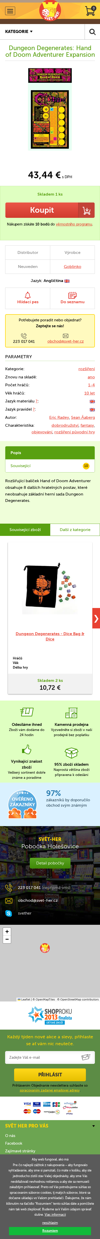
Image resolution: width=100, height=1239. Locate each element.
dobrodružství (65, 425)
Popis (16, 452)
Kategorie (16, 31)
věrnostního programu (74, 224)
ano (91, 377)
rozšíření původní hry (74, 432)
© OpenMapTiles (44, 999)
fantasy (87, 425)
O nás (10, 1135)
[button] (45, 948)
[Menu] (10, 11)
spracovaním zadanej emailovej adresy (50, 1090)
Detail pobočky (50, 863)
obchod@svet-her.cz (65, 341)
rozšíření (86, 368)
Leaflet (25, 999)
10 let (89, 393)
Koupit (42, 210)
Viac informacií (55, 1215)
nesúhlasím (50, 1223)
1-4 (91, 384)
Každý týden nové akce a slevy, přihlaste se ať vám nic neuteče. (50, 1040)
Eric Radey (59, 417)
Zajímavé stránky (20, 1151)
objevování (42, 432)
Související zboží (25, 529)
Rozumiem (50, 1231)
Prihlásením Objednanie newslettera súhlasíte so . (50, 1088)
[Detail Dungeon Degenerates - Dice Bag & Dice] (50, 586)
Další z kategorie (75, 529)
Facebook (13, 1143)
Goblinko (72, 266)
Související (49, 465)
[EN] (92, 401)
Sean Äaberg (83, 417)
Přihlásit (50, 1075)
